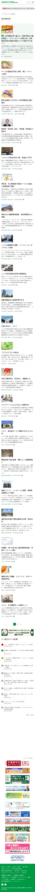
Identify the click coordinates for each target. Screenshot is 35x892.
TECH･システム (5, 868)
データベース (22, 877)
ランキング (4, 872)
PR (2, 56)
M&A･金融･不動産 (6, 169)
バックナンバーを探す (8, 14)
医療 (2, 590)
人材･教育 (4, 114)
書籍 (29, 877)
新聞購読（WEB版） (19, 875)
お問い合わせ (21, 879)
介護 (2, 142)
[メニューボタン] (33, 2)
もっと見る (31, 715)
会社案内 (13, 879)
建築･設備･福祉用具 (6, 390)
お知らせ (24, 872)
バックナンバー (17, 881)
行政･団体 (7, 142)
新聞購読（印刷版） (6, 875)
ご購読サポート (5, 877)
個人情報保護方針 (5, 881)
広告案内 (14, 877)
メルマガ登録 (4, 879)
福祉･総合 (4, 85)
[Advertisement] (17, 738)
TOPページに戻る (5, 867)
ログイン (29, 2)
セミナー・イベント (14, 872)
